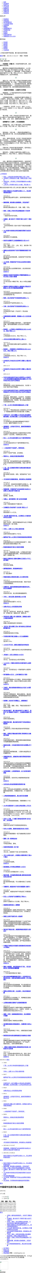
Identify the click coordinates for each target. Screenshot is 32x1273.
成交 (5, 174)
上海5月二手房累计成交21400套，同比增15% (16, 184)
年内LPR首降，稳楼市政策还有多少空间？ (16, 828)
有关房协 (6, 13)
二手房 (2, 174)
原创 (1, 56)
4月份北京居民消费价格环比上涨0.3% (14, 339)
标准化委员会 (7, 34)
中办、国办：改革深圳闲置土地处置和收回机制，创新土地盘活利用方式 (19, 1235)
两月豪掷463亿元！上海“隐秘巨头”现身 (15, 674)
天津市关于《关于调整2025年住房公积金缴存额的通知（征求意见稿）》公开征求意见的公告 (17, 415)
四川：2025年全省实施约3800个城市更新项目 (17, 438)
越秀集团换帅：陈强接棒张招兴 (13, 568)
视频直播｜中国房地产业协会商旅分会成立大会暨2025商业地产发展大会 (17, 489)
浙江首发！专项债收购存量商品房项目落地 (16, 1180)
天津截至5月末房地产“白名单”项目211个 (15, 507)
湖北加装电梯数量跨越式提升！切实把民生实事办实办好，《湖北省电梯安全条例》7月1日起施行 (17, 978)
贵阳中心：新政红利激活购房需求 (13, 456)
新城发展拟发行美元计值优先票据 (13, 547)
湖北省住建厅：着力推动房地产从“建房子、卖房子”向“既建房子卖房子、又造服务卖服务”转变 (17, 712)
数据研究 (6, 8)
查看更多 (6, 271)
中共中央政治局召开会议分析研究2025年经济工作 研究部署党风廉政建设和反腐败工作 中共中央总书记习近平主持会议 (17, 379)
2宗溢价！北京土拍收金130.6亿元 (13, 654)
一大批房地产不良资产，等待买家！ (14, 448)
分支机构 (6, 50)
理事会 (5, 27)
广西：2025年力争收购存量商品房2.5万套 (15, 405)
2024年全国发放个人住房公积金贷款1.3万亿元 (17, 805)
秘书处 (5, 31)
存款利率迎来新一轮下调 (10, 847)
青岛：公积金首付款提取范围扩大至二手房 (16, 177)
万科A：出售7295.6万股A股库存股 (13, 529)
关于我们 (6, 1248)
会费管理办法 (7, 28)
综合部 (5, 42)
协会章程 (6, 25)
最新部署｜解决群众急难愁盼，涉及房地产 (16, 202)
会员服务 (6, 3)
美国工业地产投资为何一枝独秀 (13, 916)
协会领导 (6, 20)
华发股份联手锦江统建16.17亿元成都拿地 (15, 636)
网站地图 (6, 1253)
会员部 (5, 43)
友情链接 (6, 1251)
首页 (4, 2)
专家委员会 (6, 30)
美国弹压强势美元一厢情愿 (11, 905)
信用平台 (6, 5)
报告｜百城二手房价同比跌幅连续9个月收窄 (16, 211)
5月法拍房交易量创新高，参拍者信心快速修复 (17, 479)
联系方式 (6, 1250)
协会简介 (6, 19)
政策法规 (6, 10)
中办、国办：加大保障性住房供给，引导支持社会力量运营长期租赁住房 (19, 1222)
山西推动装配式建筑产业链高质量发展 (15, 1002)
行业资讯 (6, 7)
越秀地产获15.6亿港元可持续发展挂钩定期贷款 (17, 537)
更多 (8, 1059)
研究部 (5, 45)
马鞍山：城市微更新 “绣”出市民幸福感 (15, 499)
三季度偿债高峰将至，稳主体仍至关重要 (15, 796)
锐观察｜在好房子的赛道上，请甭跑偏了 (15, 700)
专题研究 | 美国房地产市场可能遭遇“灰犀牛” (16, 886)
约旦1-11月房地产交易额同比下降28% (14, 896)
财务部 (5, 48)
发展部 (5, 47)
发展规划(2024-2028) (9, 36)
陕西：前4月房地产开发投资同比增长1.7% (16, 298)
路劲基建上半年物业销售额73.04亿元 (14, 867)
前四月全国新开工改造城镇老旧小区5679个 (16, 240)
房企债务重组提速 (8, 1176)
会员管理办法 (7, 22)
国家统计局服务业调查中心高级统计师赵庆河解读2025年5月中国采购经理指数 (17, 287)
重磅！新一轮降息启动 (10, 838)
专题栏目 (6, 11)
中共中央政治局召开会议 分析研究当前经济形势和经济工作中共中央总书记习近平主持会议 (17, 391)
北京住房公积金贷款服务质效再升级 (14, 784)
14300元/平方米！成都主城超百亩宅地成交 (16, 645)
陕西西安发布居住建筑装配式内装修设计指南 (17, 1035)
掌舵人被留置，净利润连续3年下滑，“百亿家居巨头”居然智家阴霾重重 (17, 967)
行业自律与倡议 (8, 23)
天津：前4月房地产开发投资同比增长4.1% (16, 306)
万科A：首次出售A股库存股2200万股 (14, 596)
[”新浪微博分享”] (1, 59)
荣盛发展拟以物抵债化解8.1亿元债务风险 (15, 577)
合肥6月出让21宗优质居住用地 (12, 606)
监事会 (5, 33)
